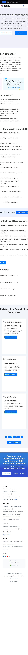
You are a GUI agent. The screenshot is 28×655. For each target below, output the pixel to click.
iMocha (4, 531)
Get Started (20, 33)
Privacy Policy (21, 576)
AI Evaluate (17, 516)
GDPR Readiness (10, 573)
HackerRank (12, 526)
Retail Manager (10, 401)
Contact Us (18, 496)
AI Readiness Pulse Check (13, 519)
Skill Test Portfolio (11, 543)
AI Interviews (5, 506)
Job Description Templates (17, 546)
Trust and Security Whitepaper (10, 576)
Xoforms (4, 519)
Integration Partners (15, 488)
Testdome (21, 529)
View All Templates (14, 442)
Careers (13, 499)
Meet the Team (6, 488)
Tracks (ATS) (20, 511)
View (25, 1)
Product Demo (6, 499)
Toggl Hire (9, 531)
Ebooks (4, 543)
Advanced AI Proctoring (8, 514)
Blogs (11, 541)
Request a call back (19, 473)
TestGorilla (11, 529)
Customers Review (7, 494)
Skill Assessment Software (15, 506)
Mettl (16, 529)
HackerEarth (5, 526)
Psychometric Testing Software (9, 511)
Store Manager (10, 363)
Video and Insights (18, 541)
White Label (17, 514)
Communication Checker (8, 516)
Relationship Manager (13, 326)
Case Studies (12, 491)
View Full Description (10, 337)
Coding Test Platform (7, 509)
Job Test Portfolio (6, 546)
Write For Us (5, 549)
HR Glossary (5, 541)
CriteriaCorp (5, 529)
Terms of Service (14, 578)
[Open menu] (26, 6)
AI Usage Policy (18, 573)
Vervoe (17, 526)
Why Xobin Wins (6, 534)
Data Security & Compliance (9, 496)
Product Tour (5, 491)
